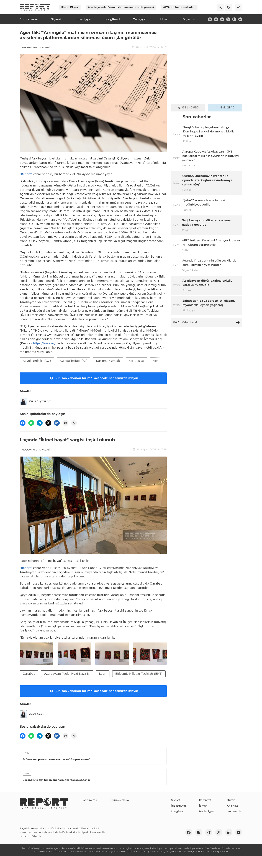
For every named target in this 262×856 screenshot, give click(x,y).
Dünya (231, 800)
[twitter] (228, 19)
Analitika (232, 805)
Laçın (102, 673)
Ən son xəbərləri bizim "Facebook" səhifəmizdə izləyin (97, 378)
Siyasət (175, 800)
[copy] (74, 423)
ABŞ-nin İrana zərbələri (179, 7)
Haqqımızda (89, 800)
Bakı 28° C (227, 107)
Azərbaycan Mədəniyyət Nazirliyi (67, 673)
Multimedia (234, 811)
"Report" (26, 174)
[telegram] (222, 19)
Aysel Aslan (36, 714)
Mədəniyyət (206, 811)
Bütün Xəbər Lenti (185, 322)
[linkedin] (234, 19)
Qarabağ (29, 673)
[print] (65, 423)
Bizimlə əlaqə (120, 800)
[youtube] (240, 19)
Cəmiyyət (205, 800)
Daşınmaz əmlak (108, 360)
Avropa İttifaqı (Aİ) (73, 360)
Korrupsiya (136, 360)
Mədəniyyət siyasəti (36, 47)
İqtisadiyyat (178, 805)
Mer (155, 360)
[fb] (210, 19)
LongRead (177, 811)
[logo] (35, 7)
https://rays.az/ (44, 343)
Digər (187, 19)
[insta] (216, 19)
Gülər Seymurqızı (40, 401)
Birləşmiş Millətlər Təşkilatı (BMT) (139, 673)
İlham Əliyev (70, 7)
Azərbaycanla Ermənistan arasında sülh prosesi (121, 7)
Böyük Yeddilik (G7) (37, 360)
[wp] (31, 423)
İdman (203, 805)
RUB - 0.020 (190, 107)
